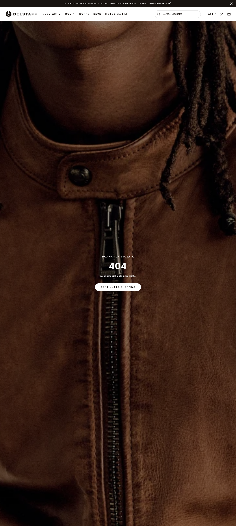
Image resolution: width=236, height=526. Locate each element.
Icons (97, 14)
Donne (84, 14)
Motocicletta (116, 14)
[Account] (221, 14)
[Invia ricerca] (158, 14)
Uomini (70, 14)
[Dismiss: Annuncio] (231, 3)
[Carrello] (229, 14)
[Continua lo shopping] (118, 273)
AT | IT (212, 14)
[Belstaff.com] (21, 14)
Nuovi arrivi (51, 14)
